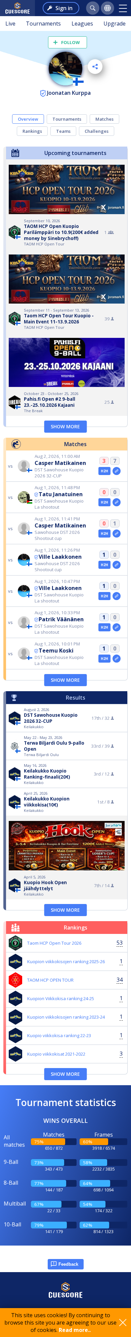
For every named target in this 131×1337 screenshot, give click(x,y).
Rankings (32, 131)
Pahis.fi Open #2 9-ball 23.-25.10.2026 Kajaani (49, 402)
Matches (104, 119)
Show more (65, 426)
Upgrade (114, 23)
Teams (63, 131)
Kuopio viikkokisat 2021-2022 (56, 1054)
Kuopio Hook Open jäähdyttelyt (45, 885)
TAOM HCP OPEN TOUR (50, 980)
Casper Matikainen (60, 463)
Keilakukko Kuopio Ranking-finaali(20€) (47, 774)
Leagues (82, 23)
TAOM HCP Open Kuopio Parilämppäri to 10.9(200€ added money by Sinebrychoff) (61, 232)
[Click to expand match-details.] (117, 471)
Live (10, 23)
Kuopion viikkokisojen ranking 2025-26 (66, 961)
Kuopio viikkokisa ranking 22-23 (59, 1035)
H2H (104, 471)
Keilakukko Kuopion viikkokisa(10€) (47, 802)
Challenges (96, 131)
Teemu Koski (56, 650)
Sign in (64, 8)
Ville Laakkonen (60, 556)
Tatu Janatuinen (61, 494)
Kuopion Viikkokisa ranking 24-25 (60, 998)
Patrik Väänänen (61, 619)
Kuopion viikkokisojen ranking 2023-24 (66, 1017)
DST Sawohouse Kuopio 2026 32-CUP (51, 718)
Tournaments (43, 23)
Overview (28, 119)
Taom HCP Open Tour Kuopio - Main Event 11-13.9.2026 (59, 319)
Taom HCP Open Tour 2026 (54, 943)
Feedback (68, 1264)
